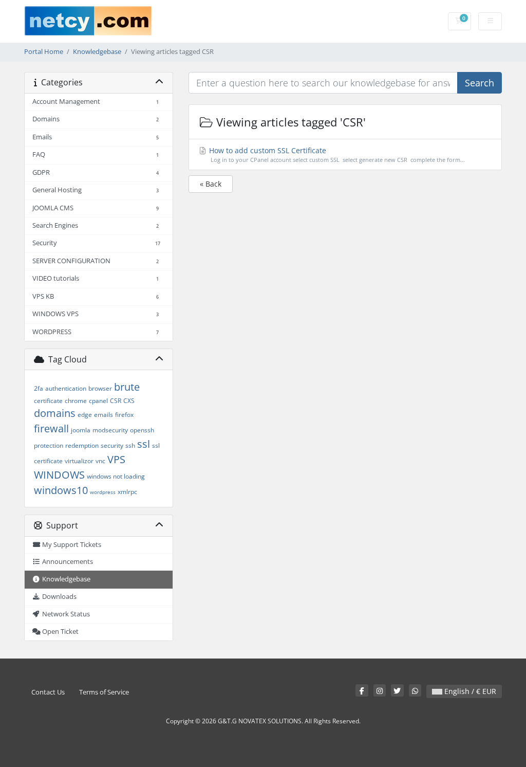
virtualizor (79, 460)
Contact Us (48, 692)
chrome (76, 400)
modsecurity (110, 430)
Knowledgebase (97, 51)
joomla (80, 430)
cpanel (98, 400)
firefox (124, 414)
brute (127, 387)
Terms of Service (104, 692)
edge (85, 414)
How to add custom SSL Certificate (336, 154)
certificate (48, 400)
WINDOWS (59, 475)
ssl (143, 444)
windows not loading (116, 476)
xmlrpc (127, 491)
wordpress (103, 492)
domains (55, 413)
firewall (51, 428)
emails (103, 414)
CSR (115, 400)
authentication (65, 388)
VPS (116, 459)
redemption (82, 445)
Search (479, 83)
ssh (130, 445)
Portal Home (43, 51)
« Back (210, 184)
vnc (100, 460)
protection (48, 445)
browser (100, 388)
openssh (142, 430)
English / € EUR (469, 691)
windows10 (61, 490)
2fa (38, 388)
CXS (129, 400)
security (112, 445)
